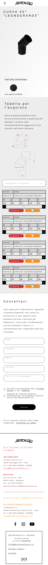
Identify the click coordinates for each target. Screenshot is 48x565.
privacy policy (16, 549)
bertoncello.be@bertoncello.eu (20, 486)
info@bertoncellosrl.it (16, 468)
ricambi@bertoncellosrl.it (18, 516)
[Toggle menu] (5, 3)
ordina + (16, 210)
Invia (24, 407)
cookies (26, 390)
